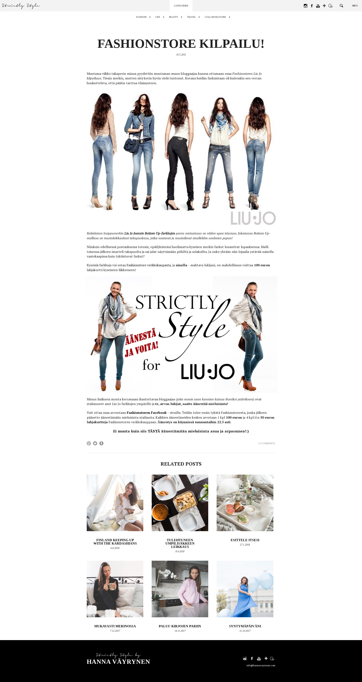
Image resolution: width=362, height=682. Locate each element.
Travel (191, 17)
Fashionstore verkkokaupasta (149, 265)
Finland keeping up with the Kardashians (115, 541)
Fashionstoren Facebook (147, 412)
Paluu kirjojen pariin (180, 626)
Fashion (141, 17)
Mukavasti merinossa (115, 626)
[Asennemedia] (330, 5)
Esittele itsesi (245, 540)
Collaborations (215, 17)
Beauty (173, 17)
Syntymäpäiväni (245, 626)
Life (157, 17)
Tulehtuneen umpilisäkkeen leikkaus (180, 543)
